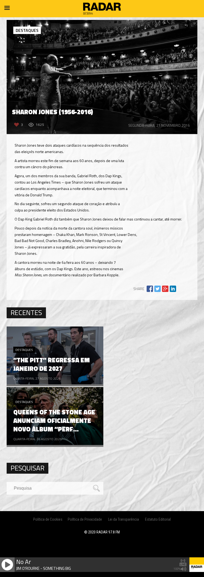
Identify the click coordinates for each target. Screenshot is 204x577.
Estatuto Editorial (158, 519)
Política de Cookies (47, 519)
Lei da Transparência (123, 519)
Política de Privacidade (85, 519)
